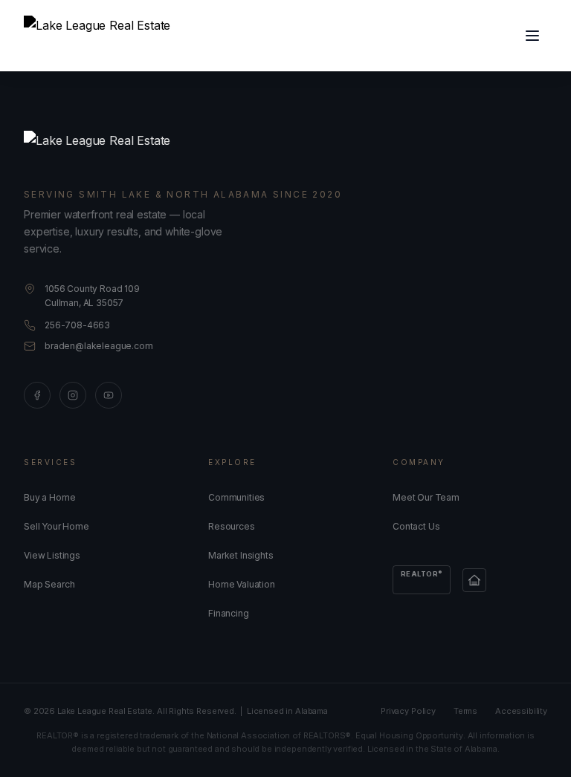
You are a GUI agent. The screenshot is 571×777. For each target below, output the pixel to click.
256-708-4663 (77, 325)
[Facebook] (37, 395)
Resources (231, 526)
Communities (236, 497)
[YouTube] (108, 395)
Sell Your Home (56, 526)
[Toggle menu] (532, 36)
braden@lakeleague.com (99, 345)
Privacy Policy (408, 711)
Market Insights (241, 555)
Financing (228, 613)
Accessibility (521, 711)
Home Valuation (241, 584)
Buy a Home (49, 497)
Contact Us (416, 526)
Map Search (49, 584)
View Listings (52, 555)
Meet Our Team (426, 497)
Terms (465, 711)
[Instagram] (72, 395)
